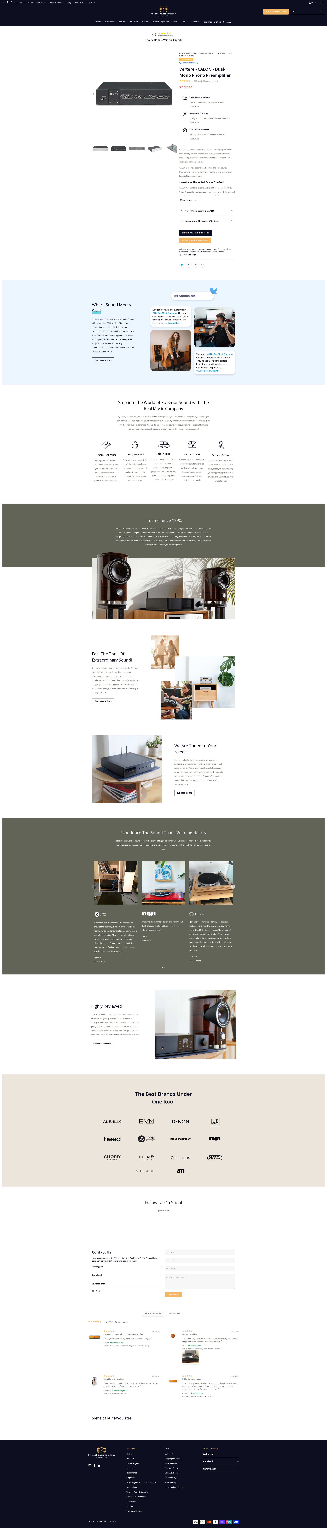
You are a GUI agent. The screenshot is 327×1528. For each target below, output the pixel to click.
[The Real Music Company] (163, 11)
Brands (129, 1454)
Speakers (130, 1468)
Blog (69, 2)
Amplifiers (192, 249)
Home (30, 2)
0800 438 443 (20, 2)
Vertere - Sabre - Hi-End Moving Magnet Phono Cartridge (201, 1349)
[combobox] (307, 11)
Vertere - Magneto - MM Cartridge (114, 1393)
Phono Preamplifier (191, 254)
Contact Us (40, 2)
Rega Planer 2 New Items (114, 1379)
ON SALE (91, 2)
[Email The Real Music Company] (3, 2)
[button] (99, 22)
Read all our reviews (102, 1043)
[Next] (175, 94)
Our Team (169, 1454)
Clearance (130, 1506)
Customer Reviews (56, 2)
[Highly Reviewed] (195, 1024)
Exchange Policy (171, 1473)
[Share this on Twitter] (182, 265)
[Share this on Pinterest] (195, 265)
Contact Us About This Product (195, 233)
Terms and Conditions (174, 1487)
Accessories (131, 1501)
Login (313, 2)
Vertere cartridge (189, 1334)
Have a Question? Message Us (195, 240)
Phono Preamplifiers (213, 249)
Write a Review (171, 1463)
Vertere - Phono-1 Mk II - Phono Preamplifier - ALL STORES (123, 1346)
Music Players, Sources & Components (142, 1482)
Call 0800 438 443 (184, 793)
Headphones (131, 1473)
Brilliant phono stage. (191, 1379)
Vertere (221, 252)
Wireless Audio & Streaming (137, 1492)
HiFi (198, 249)
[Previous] (94, 94)
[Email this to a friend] (202, 265)
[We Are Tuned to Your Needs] (127, 769)
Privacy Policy (170, 1482)
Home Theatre (132, 1487)
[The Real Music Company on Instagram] (11, 2)
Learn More (194, 106)
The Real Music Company (105, 1521)
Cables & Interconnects (136, 1496)
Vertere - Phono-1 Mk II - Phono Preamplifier (123, 1334)
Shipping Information (173, 1458)
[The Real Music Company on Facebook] (7, 2)
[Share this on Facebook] (189, 265)
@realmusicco (163, 1210)
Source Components (209, 252)
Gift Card (130, 1458)
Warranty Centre (171, 1468)
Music (202, 249)
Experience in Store (103, 360)
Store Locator (79, 2)
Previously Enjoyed (134, 1511)
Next (229, 53)
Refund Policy (170, 1477)
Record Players (132, 1463)
